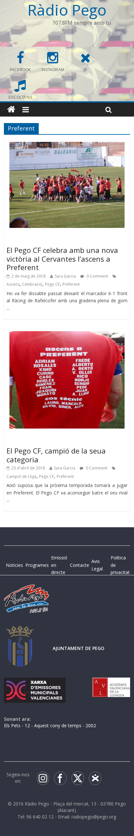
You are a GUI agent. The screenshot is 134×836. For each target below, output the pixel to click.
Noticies (14, 565)
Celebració (32, 284)
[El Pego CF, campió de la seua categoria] (66, 335)
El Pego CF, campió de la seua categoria (56, 455)
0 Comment (97, 276)
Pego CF (52, 284)
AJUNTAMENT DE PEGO (78, 648)
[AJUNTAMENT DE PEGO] (20, 632)
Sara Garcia (65, 276)
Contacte (79, 565)
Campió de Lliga (21, 476)
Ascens (13, 284)
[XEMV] (35, 684)
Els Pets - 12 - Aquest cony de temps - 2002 (50, 725)
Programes (37, 565)
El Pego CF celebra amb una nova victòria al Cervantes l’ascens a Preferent (62, 258)
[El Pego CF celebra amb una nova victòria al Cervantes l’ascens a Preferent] (66, 145)
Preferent (71, 284)
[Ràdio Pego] (11, 110)
